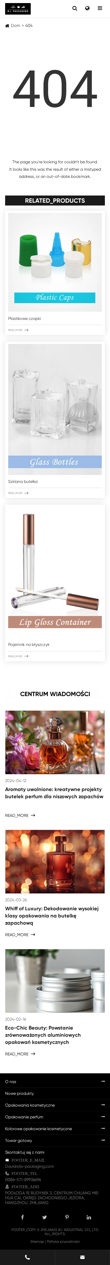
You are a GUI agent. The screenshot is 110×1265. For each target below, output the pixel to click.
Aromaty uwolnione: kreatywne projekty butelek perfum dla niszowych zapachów (54, 792)
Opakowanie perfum (24, 1117)
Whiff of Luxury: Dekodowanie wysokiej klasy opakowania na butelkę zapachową (51, 915)
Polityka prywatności (63, 1241)
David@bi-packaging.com (29, 1166)
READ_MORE (18, 330)
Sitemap (37, 1241)
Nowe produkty (19, 1093)
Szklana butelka (23, 481)
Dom (15, 25)
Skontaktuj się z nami (24, 1152)
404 (28, 25)
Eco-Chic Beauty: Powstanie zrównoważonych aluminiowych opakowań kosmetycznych (43, 1035)
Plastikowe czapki (24, 318)
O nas (10, 1081)
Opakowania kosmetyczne (30, 1105)
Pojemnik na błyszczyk (29, 644)
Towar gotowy (18, 1140)
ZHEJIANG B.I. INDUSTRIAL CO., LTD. (70, 1230)
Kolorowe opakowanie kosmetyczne (38, 1128)
